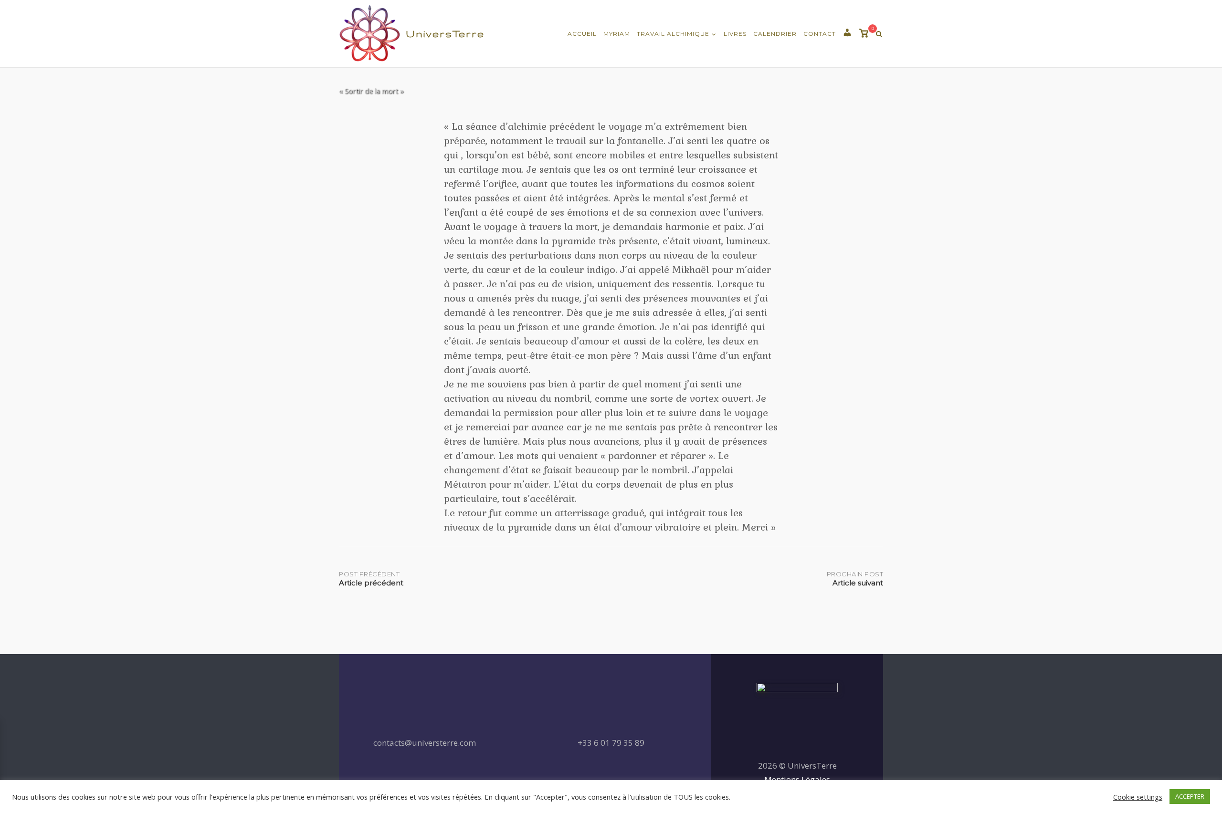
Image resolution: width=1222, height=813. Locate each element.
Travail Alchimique (673, 33)
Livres (735, 33)
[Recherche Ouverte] (879, 34)
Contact (819, 33)
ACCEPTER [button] (1189, 796)
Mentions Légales (797, 779)
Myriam (616, 33)
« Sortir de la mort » (371, 90)
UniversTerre (445, 33)
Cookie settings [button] (1137, 796)
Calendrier (775, 33)
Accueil (582, 33)
